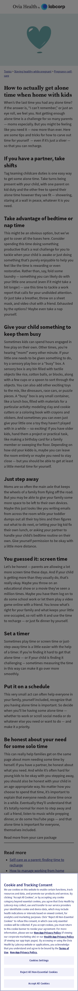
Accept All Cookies (38, 983)
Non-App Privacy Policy (47, 932)
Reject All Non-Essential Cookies (39, 972)
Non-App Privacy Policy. (23, 952)
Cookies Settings (39, 960)
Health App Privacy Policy (59, 936)
